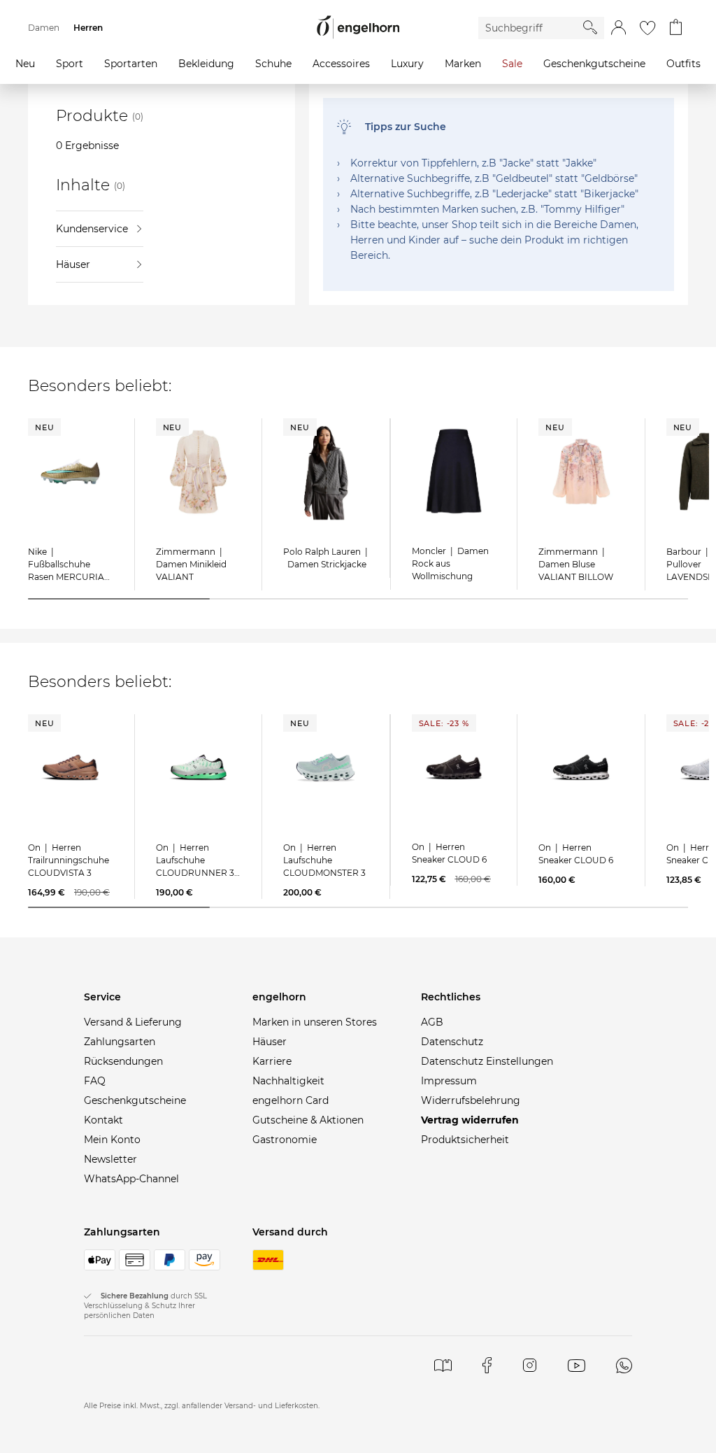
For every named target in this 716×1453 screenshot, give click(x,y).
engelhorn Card (290, 1100)
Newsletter (110, 1159)
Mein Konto (112, 1139)
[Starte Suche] (590, 27)
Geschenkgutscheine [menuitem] (594, 63)
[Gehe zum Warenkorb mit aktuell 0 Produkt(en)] (676, 28)
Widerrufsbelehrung (470, 1100)
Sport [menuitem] (69, 63)
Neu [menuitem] (25, 63)
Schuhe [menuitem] (273, 63)
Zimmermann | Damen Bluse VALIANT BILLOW (575, 564)
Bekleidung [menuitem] (206, 63)
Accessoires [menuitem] (341, 63)
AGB (432, 1022)
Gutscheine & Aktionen (308, 1120)
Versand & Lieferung (133, 1022)
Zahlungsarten (119, 1041)
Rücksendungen (123, 1061)
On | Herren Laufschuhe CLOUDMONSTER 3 (324, 860)
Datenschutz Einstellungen (487, 1061)
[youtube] (576, 1365)
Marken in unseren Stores (314, 1022)
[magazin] (443, 1365)
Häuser (73, 264)
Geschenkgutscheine (135, 1100)
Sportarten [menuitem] (130, 63)
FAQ (95, 1081)
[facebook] (487, 1365)
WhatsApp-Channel (131, 1178)
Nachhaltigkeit (288, 1081)
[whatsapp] (623, 1365)
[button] (618, 28)
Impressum (449, 1081)
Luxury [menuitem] (407, 63)
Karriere (272, 1061)
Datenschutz (452, 1041)
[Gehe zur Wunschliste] (647, 28)
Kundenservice (92, 228)
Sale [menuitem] (512, 63)
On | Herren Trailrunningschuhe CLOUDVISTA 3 (68, 860)
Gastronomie (284, 1139)
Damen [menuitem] (43, 27)
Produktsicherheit (465, 1139)
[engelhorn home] (358, 27)
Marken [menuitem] (463, 63)
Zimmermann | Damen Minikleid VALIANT (191, 564)
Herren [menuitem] (88, 27)
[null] (70, 471)
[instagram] (529, 1365)
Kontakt (103, 1120)
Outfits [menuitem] (683, 63)
